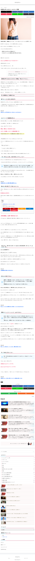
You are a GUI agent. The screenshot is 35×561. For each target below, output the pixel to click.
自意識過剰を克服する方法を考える (7, 270)
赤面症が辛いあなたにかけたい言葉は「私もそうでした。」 (18, 73)
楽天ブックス (6, 208)
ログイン (2, 542)
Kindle (29, 208)
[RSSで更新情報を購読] (26, 393)
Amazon (22, 208)
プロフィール (4, 536)
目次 (16, 71)
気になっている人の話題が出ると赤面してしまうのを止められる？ (12, 306)
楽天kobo (14, 208)
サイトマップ (26, 558)
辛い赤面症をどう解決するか (13, 75)
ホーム (9, 558)
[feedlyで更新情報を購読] (9, 393)
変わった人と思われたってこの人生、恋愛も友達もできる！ (11, 346)
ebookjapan (14, 210)
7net (6, 210)
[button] (28, 14)
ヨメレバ (6, 205)
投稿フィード (3, 544)
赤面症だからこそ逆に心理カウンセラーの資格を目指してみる (11, 378)
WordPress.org (3, 549)
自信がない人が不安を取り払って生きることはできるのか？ (11, 112)
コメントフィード (4, 547)
